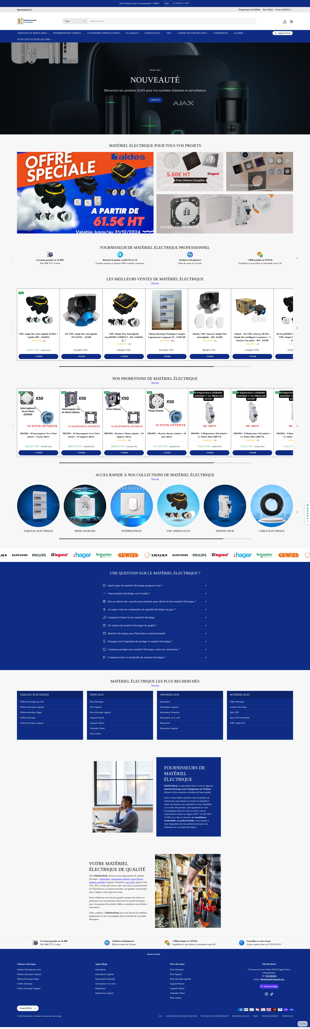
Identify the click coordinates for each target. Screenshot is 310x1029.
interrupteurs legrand (120, 879)
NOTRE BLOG (287, 1016)
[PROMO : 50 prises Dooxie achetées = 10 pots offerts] (167, 409)
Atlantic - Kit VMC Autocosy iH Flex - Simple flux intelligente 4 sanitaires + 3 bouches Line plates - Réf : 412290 (252, 337)
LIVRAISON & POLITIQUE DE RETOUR (181, 1016)
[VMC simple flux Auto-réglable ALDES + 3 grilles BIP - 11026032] (38, 310)
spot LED (130, 882)
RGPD (255, 1016)
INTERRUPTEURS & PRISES (67, 33)
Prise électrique (96, 701)
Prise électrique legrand (100, 712)
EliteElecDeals (28, 1016)
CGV (160, 1016)
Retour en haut (153, 954)
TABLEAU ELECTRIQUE (38, 530)
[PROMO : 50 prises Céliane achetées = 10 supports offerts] (124, 409)
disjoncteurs (105, 879)
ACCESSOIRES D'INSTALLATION (103, 33)
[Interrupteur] (131, 506)
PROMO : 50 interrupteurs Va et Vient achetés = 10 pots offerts (38, 435)
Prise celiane (95, 733)
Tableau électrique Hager (31, 712)
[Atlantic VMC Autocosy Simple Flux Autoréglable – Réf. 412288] (209, 310)
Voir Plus (155, 100)
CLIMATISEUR (220, 33)
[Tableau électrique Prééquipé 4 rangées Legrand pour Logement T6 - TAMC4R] (167, 310)
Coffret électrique (27, 717)
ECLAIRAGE (132, 33)
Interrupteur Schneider (170, 712)
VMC (168, 33)
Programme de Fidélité (249, 9)
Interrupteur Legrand (169, 707)
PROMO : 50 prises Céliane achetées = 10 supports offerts (123, 435)
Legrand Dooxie (97, 717)
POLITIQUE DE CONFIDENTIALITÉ (215, 1016)
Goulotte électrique (238, 707)
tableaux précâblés (97, 882)
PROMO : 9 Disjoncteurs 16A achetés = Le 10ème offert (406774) (252, 435)
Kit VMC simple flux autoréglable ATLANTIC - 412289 (81, 335)
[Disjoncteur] (225, 506)
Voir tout (155, 283)
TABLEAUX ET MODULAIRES (32, 33)
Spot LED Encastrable (239, 717)
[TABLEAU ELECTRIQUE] (38, 506)
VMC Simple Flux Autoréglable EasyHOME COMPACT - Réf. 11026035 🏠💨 (124, 337)
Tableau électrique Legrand (32, 707)
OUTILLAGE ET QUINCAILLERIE (33, 39)
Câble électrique (237, 701)
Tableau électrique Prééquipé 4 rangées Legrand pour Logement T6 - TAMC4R (166, 335)
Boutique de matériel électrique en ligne (48, 1016)
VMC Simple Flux (178, 530)
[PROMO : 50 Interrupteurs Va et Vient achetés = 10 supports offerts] (81, 409)
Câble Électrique (271, 530)
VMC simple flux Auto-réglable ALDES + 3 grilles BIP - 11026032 (38, 335)
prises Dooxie (137, 879)
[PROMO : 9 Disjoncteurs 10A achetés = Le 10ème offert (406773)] (209, 409)
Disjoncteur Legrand (169, 728)
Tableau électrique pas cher (32, 701)
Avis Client (268, 9)
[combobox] (159, 21)
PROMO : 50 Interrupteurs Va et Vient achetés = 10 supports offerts (81, 435)
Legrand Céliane (97, 723)
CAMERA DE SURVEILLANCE (192, 33)
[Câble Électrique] (271, 506)
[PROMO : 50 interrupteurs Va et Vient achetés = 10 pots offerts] (38, 409)
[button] (291, 21)
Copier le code (182, 3)
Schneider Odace (97, 728)
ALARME (238, 33)
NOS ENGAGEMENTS (270, 1016)
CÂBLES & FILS (152, 33)
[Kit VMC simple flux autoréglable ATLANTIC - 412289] (81, 310)
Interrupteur (132, 530)
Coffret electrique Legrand (31, 723)
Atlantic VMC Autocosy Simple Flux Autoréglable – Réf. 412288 (209, 335)
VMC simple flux (237, 723)
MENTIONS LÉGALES (240, 1016)
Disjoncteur (225, 530)
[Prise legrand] (85, 506)
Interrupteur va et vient (170, 717)
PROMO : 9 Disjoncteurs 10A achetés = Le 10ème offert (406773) (209, 435)
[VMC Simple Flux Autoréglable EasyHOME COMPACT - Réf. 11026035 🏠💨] (124, 310)
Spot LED (234, 712)
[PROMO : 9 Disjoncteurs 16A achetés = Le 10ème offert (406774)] (252, 409)
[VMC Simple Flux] (178, 506)
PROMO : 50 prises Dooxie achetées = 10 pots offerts (166, 435)
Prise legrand (85, 530)
